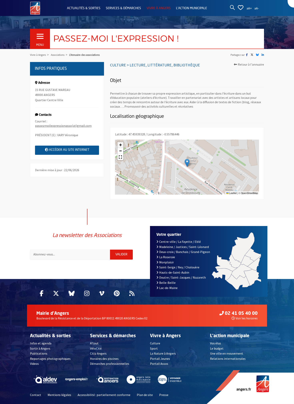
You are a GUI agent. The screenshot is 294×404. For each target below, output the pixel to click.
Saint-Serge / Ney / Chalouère (179, 267)
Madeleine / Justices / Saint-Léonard (184, 247)
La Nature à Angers (163, 353)
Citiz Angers (98, 353)
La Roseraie (167, 257)
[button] (187, 163)
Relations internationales (228, 359)
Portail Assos (159, 364)
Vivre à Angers (159, 8)
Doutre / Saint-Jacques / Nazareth (182, 277)
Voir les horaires (247, 318)
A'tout (94, 343)
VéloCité (96, 348)
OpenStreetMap (249, 193)
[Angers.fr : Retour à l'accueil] (35, 8)
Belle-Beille (167, 283)
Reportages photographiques (50, 359)
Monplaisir (166, 262)
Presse (163, 395)
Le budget (217, 348)
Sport (154, 348)
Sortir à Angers (40, 348)
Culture (155, 343)
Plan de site (145, 395)
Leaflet (233, 193)
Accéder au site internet (74, 150)
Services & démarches (123, 8)
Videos (34, 364)
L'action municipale (191, 8)
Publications (38, 353)
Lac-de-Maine (168, 288)
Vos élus (215, 343)
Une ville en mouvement (226, 353)
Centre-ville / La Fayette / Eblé (180, 242)
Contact (35, 395)
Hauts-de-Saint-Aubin (174, 272)
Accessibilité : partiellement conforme (104, 395)
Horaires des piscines (104, 359)
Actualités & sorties (83, 8)
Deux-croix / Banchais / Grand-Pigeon (184, 252)
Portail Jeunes (160, 359)
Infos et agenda (40, 343)
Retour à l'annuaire (251, 64)
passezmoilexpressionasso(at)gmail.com (63, 126)
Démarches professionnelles (109, 364)
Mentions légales (59, 395)
